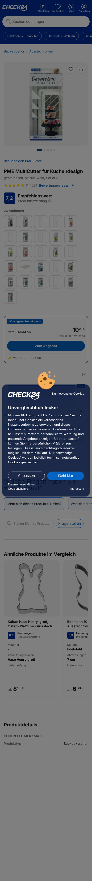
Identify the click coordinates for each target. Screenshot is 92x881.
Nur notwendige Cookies (68, 393)
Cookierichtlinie (18, 488)
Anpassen (26, 476)
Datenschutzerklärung (22, 484)
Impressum (77, 488)
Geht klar (65, 476)
